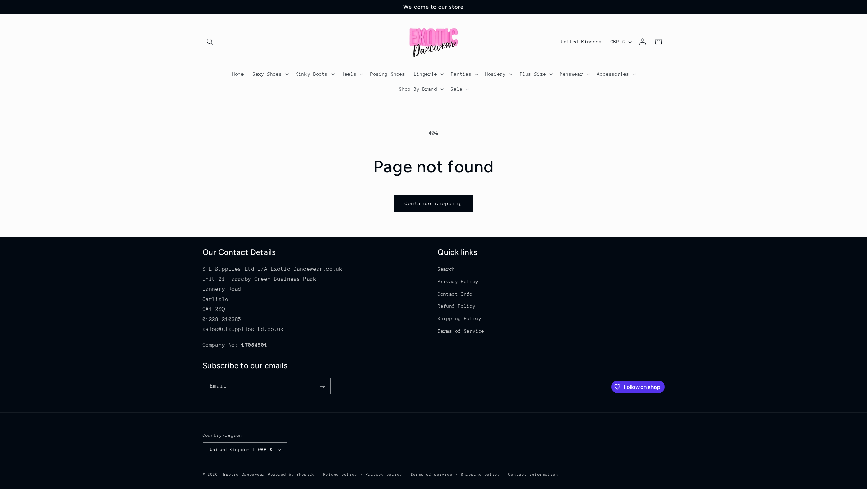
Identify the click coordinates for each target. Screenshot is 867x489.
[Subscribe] (322, 386)
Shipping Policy (459, 318)
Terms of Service (461, 331)
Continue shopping (434, 203)
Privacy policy (384, 474)
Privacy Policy (458, 281)
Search (446, 269)
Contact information (533, 474)
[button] (210, 42)
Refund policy (340, 474)
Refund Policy (456, 306)
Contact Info (455, 294)
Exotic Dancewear (244, 474)
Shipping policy (480, 474)
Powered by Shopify (291, 474)
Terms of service (432, 474)
